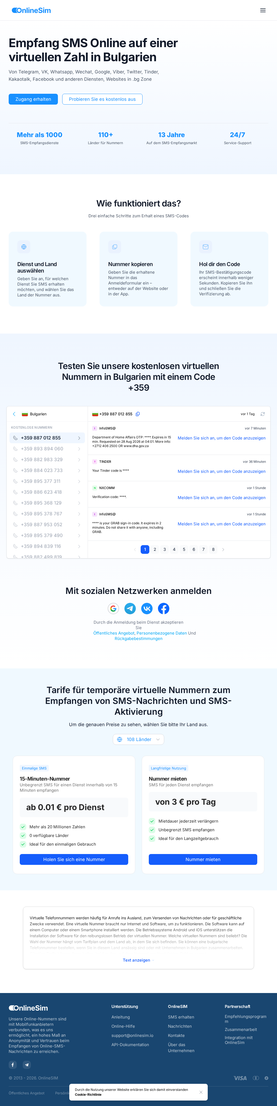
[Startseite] (31, 10)
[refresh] (262, 414)
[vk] (147, 608)
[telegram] (130, 608)
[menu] (263, 10)
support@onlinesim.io (132, 1035)
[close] (201, 1092)
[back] (14, 414)
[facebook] (163, 608)
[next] (223, 549)
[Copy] (137, 414)
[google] (113, 608)
